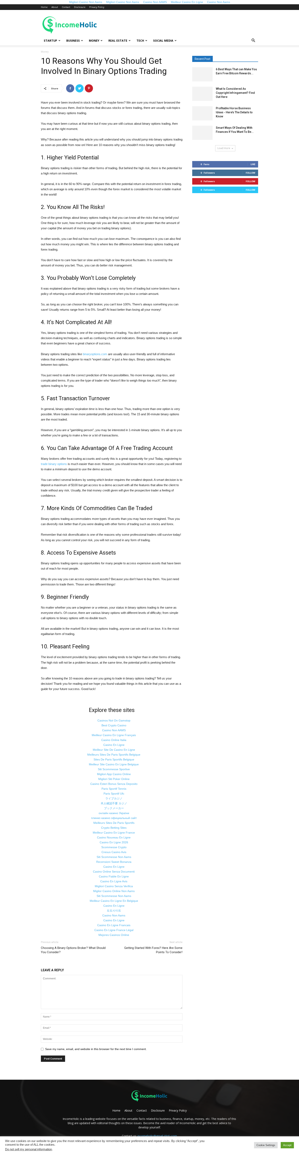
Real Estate (117, 40)
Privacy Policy (96, 7)
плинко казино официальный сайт (114, 818)
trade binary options (54, 464)
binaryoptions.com (95, 354)
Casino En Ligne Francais (113, 925)
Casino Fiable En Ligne (114, 876)
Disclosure (79, 7)
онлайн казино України (114, 813)
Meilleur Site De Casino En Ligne (114, 749)
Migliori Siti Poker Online (114, 779)
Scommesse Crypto (114, 847)
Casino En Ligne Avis (113, 881)
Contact (66, 7)
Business (73, 40)
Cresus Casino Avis (113, 852)
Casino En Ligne (113, 744)
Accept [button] (287, 1145)
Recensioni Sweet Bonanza (113, 861)
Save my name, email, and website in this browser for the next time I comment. (96, 1049)
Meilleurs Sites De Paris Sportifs (113, 822)
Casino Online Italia (113, 740)
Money (94, 40)
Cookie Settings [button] (265, 1145)
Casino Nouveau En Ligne (114, 837)
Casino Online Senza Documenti (114, 871)
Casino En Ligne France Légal (113, 930)
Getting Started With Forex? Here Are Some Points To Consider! (153, 950)
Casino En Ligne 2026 (114, 842)
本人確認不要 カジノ (114, 803)
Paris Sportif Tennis (113, 788)
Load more (223, 148)
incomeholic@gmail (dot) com (157, 1136)
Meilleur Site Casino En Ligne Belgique (114, 764)
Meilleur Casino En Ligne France (114, 832)
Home (44, 7)
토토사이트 (114, 910)
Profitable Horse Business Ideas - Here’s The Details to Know (234, 112)
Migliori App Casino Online (114, 774)
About (54, 7)
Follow (250, 172)
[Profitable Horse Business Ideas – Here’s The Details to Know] (202, 113)
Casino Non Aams (113, 915)
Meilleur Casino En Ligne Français (114, 735)
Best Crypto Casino (113, 725)
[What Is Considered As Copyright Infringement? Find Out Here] (202, 94)
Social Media (163, 40)
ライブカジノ (113, 798)
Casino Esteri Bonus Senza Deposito (113, 783)
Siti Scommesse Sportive (114, 769)
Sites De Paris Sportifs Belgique (114, 759)
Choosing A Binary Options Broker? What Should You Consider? (73, 950)
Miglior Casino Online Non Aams (114, 891)
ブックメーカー (114, 808)
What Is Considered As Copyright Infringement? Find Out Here (235, 92)
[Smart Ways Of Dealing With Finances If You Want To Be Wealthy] (202, 133)
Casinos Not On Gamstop (113, 720)
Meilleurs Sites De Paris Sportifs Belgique (113, 754)
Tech (140, 40)
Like (253, 164)
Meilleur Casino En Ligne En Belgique (114, 900)
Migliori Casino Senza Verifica (114, 886)
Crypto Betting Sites (114, 827)
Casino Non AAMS (114, 730)
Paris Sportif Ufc (114, 793)
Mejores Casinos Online (113, 935)
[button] (253, 41)
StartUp (50, 40)
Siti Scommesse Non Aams (114, 857)
